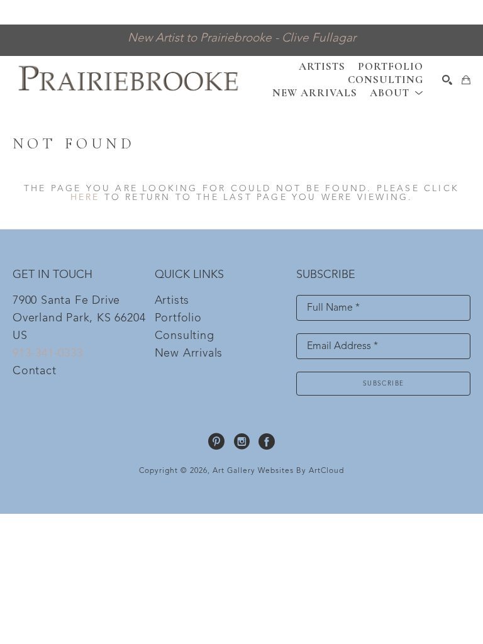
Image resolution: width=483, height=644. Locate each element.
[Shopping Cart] (466, 80)
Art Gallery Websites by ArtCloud (278, 471)
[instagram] (241, 441)
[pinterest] (216, 441)
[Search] (447, 80)
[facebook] (266, 441)
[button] (396, 92)
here (85, 197)
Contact (35, 371)
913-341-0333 (48, 353)
